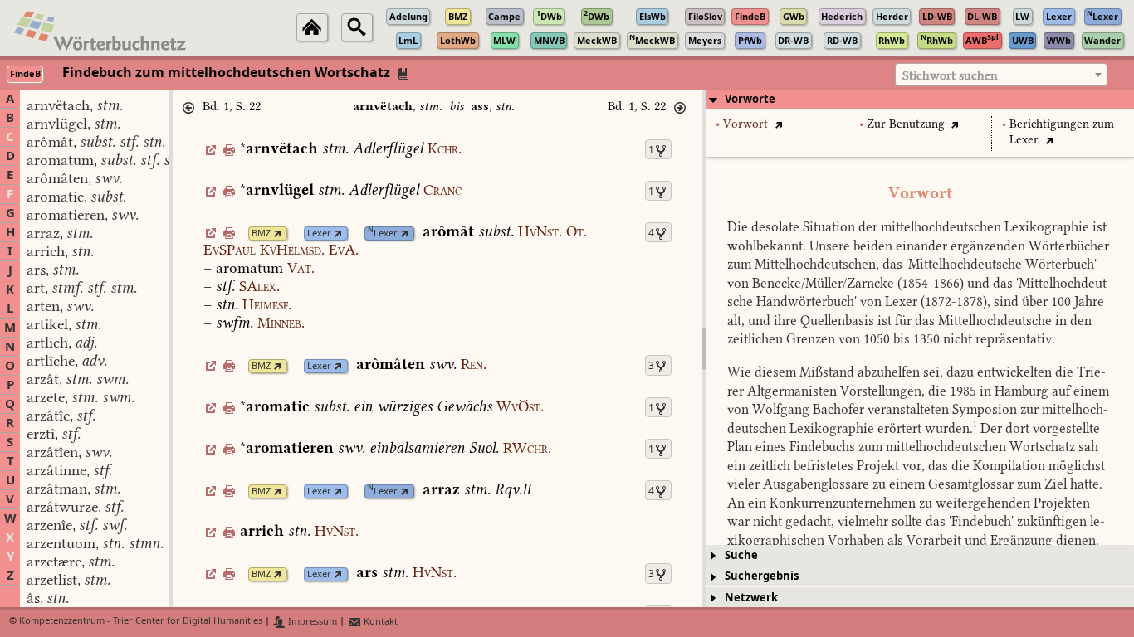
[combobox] (1001, 74)
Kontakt (379, 621)
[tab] (920, 99)
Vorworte (750, 99)
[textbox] (1001, 75)
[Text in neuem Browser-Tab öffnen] (778, 124)
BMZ (261, 233)
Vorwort (745, 124)
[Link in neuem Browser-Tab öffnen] (278, 233)
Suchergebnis (762, 576)
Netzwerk (751, 597)
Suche (741, 555)
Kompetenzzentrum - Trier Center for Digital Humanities (140, 621)
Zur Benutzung (906, 124)
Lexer (319, 233)
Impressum (311, 621)
